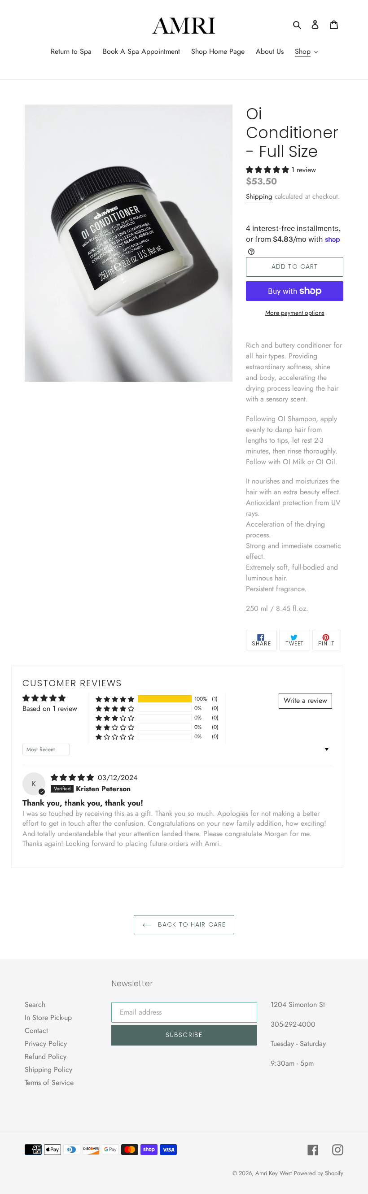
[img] (73, 777)
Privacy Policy (46, 1043)
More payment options (294, 312)
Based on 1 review (49, 708)
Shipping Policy (48, 1069)
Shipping (259, 196)
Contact (36, 1030)
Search (35, 1004)
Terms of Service (49, 1082)
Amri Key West (273, 1173)
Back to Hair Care (191, 924)
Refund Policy (45, 1056)
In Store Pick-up (48, 1017)
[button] (268, 170)
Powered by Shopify (318, 1173)
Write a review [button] (305, 700)
